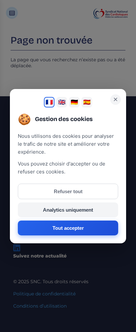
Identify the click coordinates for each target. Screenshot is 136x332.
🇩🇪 (74, 102)
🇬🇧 (61, 102)
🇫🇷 (49, 102)
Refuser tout (68, 191)
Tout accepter (68, 228)
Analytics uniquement (68, 210)
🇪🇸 (86, 102)
